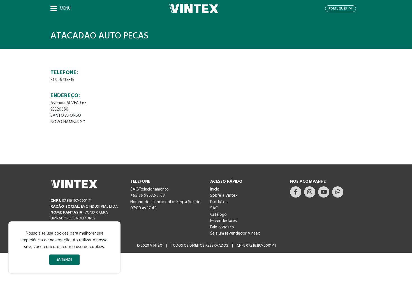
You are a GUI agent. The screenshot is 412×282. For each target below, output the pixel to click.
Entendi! (64, 259)
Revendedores (223, 220)
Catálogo (218, 214)
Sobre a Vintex (223, 195)
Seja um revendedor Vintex (235, 233)
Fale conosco (222, 227)
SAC (214, 208)
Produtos (219, 202)
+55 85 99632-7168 (147, 195)
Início (214, 189)
